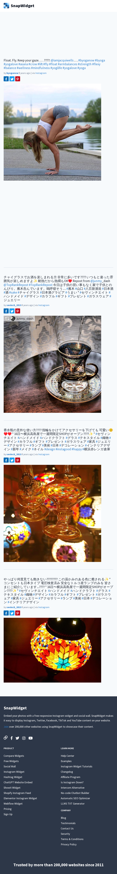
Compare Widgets (14, 755)
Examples (66, 761)
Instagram (40, 72)
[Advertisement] (58, 37)
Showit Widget (12, 787)
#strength (85, 64)
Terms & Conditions (72, 839)
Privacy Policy (68, 844)
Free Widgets (11, 761)
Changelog (67, 771)
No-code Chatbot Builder (75, 793)
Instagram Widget (14, 771)
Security (65, 833)
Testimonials (68, 823)
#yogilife (56, 68)
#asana (23, 64)
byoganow (12, 72)
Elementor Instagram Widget (20, 798)
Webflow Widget (13, 803)
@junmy (96, 281)
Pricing (8, 809)
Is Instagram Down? (72, 782)
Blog (63, 818)
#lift (40, 64)
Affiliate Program (70, 777)
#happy (77, 449)
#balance (10, 68)
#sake (13, 292)
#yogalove (11, 64)
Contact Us (67, 828)
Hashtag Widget (13, 777)
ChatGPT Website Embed (18, 782)
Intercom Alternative (72, 787)
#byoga (100, 60)
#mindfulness (40, 68)
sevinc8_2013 (14, 305)
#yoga (81, 68)
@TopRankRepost (16, 285)
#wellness (23, 68)
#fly (45, 64)
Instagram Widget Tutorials (76, 766)
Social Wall (10, 766)
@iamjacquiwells (62, 60)
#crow (32, 64)
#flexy (96, 64)
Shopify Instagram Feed (17, 793)
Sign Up (8, 814)
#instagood (63, 449)
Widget (22, 5)
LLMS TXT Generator (73, 803)
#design (49, 449)
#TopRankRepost (41, 285)
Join (6, 726)
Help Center (67, 755)
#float (53, 64)
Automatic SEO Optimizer (75, 798)
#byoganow (86, 60)
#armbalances (67, 64)
